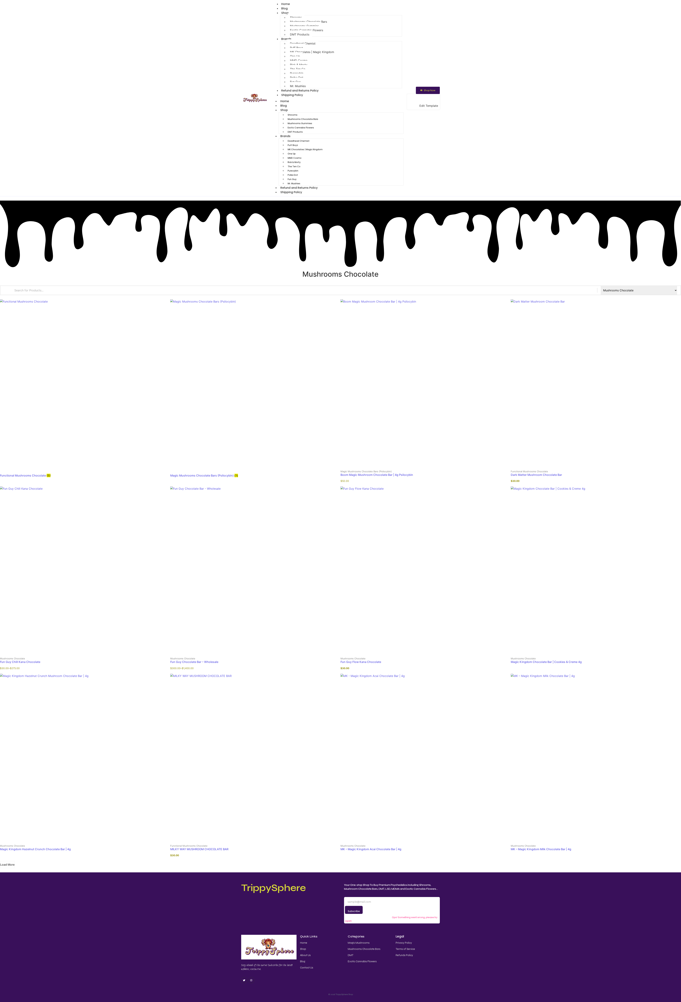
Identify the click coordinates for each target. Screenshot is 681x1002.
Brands (286, 39)
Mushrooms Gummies (304, 26)
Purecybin (296, 73)
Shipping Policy (292, 95)
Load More (7, 864)
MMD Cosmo (299, 60)
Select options (105, 656)
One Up (295, 56)
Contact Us (306, 967)
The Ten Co (297, 69)
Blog (283, 106)
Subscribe (354, 911)
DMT (350, 955)
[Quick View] (405, 468)
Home (284, 101)
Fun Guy (295, 82)
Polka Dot (296, 77)
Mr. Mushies (294, 183)
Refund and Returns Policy (299, 188)
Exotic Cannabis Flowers (306, 30)
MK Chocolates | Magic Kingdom (312, 52)
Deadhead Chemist (302, 43)
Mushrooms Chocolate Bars (308, 21)
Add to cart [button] (446, 468)
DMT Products (299, 34)
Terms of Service (405, 949)
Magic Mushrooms (359, 942)
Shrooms (296, 17)
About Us (305, 955)
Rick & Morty (298, 65)
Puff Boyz (296, 47)
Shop (285, 13)
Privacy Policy (404, 942)
